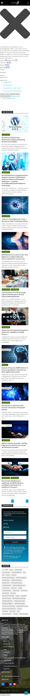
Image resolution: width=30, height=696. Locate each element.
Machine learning (6, 598)
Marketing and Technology (19, 598)
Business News (6, 580)
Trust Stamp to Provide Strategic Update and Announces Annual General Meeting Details (14, 294)
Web (18, 611)
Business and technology (8, 577)
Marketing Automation (19, 601)
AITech (11, 569)
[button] (15, 24)
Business (14, 575)
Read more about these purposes (12, 91)
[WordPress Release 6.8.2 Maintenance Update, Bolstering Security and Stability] (15, 123)
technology (5, 611)
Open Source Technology (8, 606)
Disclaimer (7, 669)
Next (27, 501)
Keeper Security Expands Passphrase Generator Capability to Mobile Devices (15, 332)
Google (17, 595)
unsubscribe (7, 558)
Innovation (23, 595)
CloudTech (13, 588)
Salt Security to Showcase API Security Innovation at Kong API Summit (13, 408)
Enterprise (13, 593)
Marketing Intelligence (7, 603)
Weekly (7, 527)
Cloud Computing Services (19, 585)
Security (19, 608)
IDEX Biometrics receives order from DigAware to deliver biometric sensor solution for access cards (15, 257)
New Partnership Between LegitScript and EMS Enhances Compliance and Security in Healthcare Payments (12, 484)
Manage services (8, 85)
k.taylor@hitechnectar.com (11, 676)
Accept (2, 94)
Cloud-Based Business (16, 582)
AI (2, 569)
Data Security (5, 593)
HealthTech (6, 478)
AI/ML (6, 569)
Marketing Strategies (20, 603)
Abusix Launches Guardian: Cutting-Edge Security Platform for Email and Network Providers (14, 445)
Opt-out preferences (9, 98)
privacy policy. (18, 553)
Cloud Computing (6, 585)
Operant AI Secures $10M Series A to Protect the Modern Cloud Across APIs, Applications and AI (15, 370)
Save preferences (5, 96)
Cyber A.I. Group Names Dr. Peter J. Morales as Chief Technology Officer (15, 220)
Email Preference (9, 647)
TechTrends (12, 611)
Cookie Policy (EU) (9, 663)
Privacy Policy (14, 690)
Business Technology (16, 580)
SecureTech (6, 134)
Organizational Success (22, 606)
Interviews (7, 652)
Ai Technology (18, 569)
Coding (20, 588)
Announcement (6, 572)
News (5, 649)
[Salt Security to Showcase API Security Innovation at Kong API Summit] (15, 391)
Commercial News (6, 590)
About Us (6, 641)
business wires (5, 582)
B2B (3, 575)
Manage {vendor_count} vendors (12, 88)
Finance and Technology (8, 595)
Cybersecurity (16, 590)
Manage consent (5, 695)
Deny (7, 94)
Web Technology (24, 614)
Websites (15, 614)
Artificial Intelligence (16, 572)
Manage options (7, 82)
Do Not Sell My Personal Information (15, 658)
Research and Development (9, 608)
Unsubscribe (7, 660)
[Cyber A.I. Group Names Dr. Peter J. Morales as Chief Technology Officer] (15, 205)
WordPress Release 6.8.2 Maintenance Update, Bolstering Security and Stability (13, 140)
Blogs (5, 655)
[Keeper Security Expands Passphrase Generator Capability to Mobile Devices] (15, 316)
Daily (6, 524)
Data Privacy (24, 590)
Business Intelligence (21, 577)
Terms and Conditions (10, 666)
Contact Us (7, 644)
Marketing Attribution (7, 601)
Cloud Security (5, 588)
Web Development (6, 614)
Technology (15, 289)
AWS (24, 572)
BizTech (5, 365)
